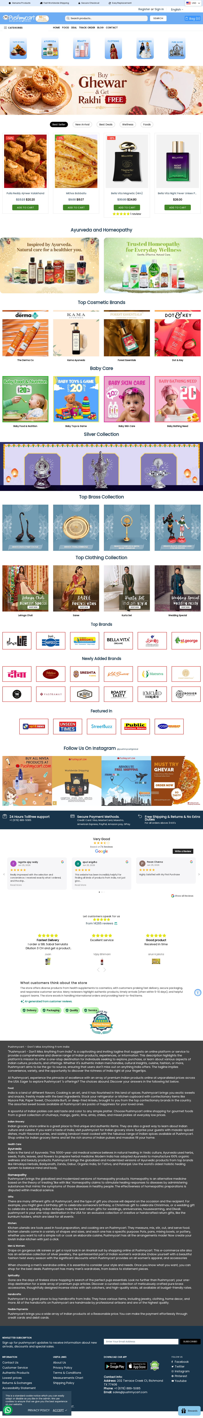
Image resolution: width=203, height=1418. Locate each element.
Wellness (127, 124)
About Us (59, 1362)
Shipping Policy (63, 1383)
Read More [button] (16, 884)
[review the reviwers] (62, 862)
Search (158, 18)
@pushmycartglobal (127, 749)
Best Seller (58, 124)
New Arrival (82, 124)
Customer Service (15, 1368)
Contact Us (10, 1362)
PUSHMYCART (26, 18)
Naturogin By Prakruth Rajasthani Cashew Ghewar (178, 193)
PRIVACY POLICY (39, 1410)
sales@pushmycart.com (130, 1392)
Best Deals (105, 124)
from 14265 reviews (99, 923)
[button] (99, 970)
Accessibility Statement (19, 1388)
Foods (147, 124)
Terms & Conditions (67, 1373)
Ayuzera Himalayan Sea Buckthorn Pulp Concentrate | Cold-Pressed (127, 193)
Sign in (159, 9)
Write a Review (183, 851)
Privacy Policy (62, 1368)
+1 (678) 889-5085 (127, 1388)
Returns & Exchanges (17, 1383)
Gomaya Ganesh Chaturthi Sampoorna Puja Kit (26, 193)
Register (144, 9)
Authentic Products (15, 1373)
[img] (101, 919)
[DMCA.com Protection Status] (154, 1366)
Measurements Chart (68, 1378)
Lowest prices (12, 1378)
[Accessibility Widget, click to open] (197, 992)
